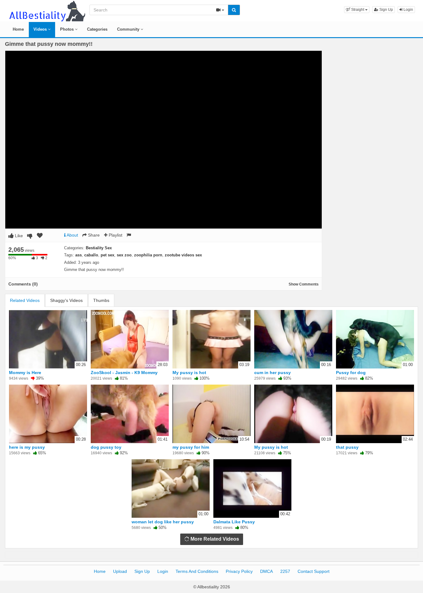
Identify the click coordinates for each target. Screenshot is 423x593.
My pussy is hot (189, 372)
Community (129, 29)
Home (18, 29)
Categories (97, 29)
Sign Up (385, 9)
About (72, 235)
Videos (40, 29)
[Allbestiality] (46, 10)
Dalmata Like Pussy (234, 521)
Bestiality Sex (99, 248)
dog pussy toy (106, 447)
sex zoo (124, 255)
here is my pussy (27, 447)
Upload (120, 571)
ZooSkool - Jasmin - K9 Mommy (124, 372)
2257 (285, 571)
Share (93, 235)
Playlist (114, 235)
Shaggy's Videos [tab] (66, 300)
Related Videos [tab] (25, 300)
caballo (91, 255)
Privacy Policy (239, 571)
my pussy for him (190, 447)
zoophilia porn (148, 255)
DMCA (266, 571)
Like (18, 235)
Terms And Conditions (197, 571)
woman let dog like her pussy (163, 521)
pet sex (107, 255)
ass (78, 255)
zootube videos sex (183, 255)
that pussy (347, 447)
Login (408, 9)
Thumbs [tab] (101, 300)
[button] (356, 9)
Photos (67, 29)
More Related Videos (214, 539)
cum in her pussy (272, 372)
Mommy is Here (25, 372)
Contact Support (313, 571)
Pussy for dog (351, 372)
